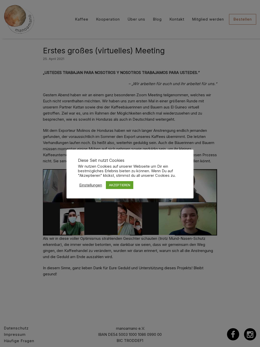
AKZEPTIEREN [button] (119, 185)
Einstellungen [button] (90, 185)
